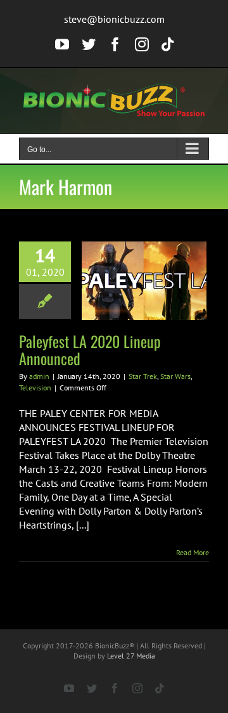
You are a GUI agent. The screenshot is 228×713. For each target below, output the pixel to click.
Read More (192, 552)
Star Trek (143, 376)
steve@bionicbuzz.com (114, 19)
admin (39, 376)
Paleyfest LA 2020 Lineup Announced (90, 349)
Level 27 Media (131, 655)
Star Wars (175, 376)
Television (35, 387)
